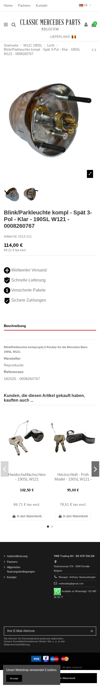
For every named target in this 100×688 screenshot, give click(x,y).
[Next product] (95, 49)
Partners (25, 5)
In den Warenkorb (64, 678)
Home (9, 5)
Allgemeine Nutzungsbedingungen (21, 569)
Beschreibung (15, 326)
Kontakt (41, 5)
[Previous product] (93, 49)
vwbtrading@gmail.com (71, 583)
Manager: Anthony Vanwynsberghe (77, 577)
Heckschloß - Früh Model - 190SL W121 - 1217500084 (73, 479)
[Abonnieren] (92, 631)
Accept (14, 678)
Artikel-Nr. (10, 236)
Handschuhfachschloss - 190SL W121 (27, 476)
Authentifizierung (17, 556)
